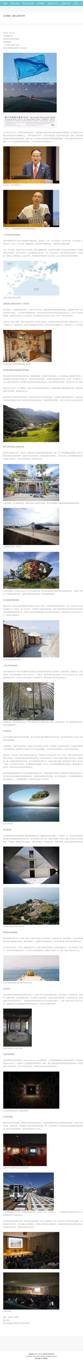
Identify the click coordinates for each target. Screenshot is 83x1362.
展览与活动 (15, 3)
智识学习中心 (53, 3)
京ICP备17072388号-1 (41, 1358)
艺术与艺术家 (28, 3)
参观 (5, 3)
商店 (76, 3)
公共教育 (40, 3)
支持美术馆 (66, 3)
